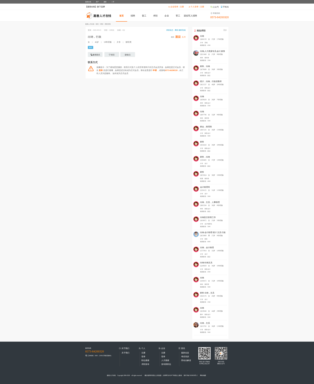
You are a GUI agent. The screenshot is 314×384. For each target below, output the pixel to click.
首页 (121, 15)
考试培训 (185, 357)
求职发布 (145, 364)
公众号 (216, 7)
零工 (178, 15)
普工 (144, 15)
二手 (112, 2)
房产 (97, 2)
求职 (155, 15)
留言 (113, 55)
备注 (129, 55)
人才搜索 (165, 360)
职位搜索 (145, 360)
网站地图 (203, 375)
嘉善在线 (88, 2)
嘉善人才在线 (111, 375)
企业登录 (174, 7)
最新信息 (185, 353)
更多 (225, 30)
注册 (182, 7)
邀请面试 (96, 55)
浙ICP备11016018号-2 (190, 375)
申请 (154, 70)
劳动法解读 (186, 360)
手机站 (226, 7)
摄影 (105, 2)
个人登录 (194, 7)
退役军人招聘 (190, 15)
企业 (166, 15)
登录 (100, 70)
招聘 (133, 15)
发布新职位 (166, 364)
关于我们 (125, 353)
